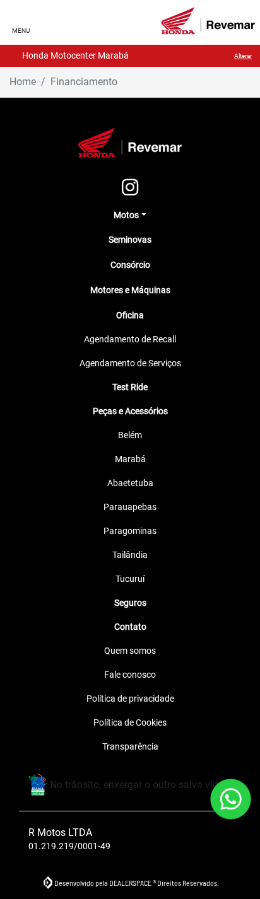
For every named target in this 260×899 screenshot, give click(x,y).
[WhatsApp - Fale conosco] (230, 799)
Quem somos (130, 651)
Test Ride (130, 387)
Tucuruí (130, 579)
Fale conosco (130, 675)
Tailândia (130, 555)
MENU (21, 30)
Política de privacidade (130, 698)
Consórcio (130, 265)
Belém (130, 435)
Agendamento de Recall (130, 339)
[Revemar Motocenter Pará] (208, 21)
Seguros (130, 603)
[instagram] (130, 188)
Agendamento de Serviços (130, 363)
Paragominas (130, 531)
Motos (126, 215)
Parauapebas (130, 507)
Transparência (130, 746)
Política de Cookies (130, 722)
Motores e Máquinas (130, 290)
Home (22, 82)
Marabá (130, 459)
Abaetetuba (130, 483)
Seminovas (130, 240)
